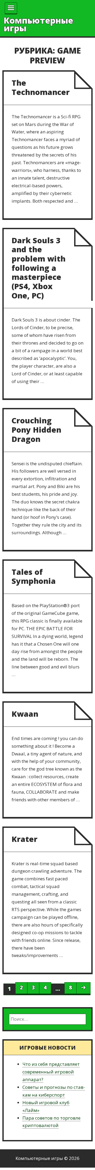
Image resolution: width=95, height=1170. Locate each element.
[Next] (83, 988)
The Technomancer (41, 87)
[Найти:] (47, 1019)
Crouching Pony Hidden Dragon (36, 429)
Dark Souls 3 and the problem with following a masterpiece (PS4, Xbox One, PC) (38, 268)
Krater (24, 839)
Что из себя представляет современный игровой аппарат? (51, 1071)
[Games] (11, 8)
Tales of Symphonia (34, 576)
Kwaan (25, 713)
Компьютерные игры (38, 24)
